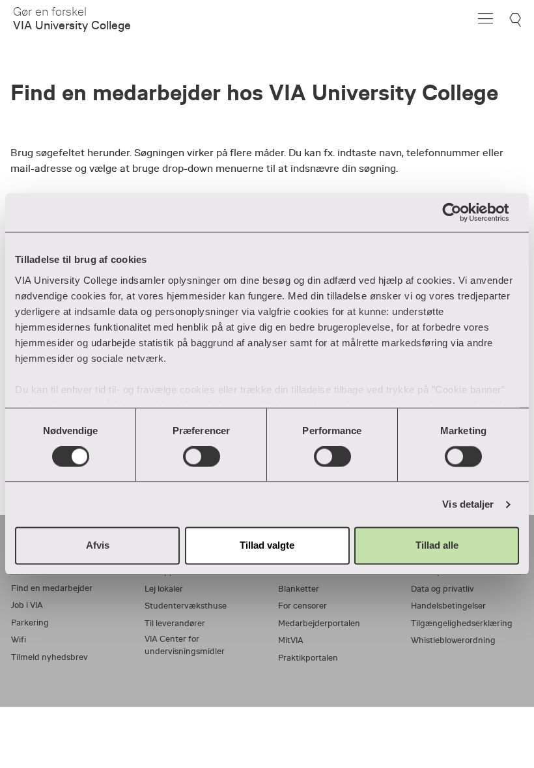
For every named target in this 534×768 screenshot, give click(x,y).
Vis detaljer (468, 504)
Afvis (97, 545)
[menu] (485, 18)
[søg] (516, 20)
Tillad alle (436, 545)
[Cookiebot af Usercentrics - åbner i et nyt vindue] (462, 212)
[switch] (201, 456)
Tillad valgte (267, 545)
